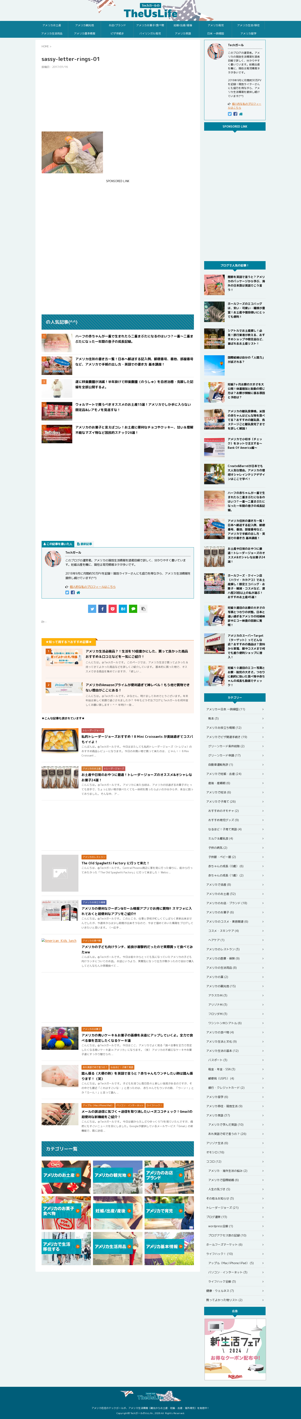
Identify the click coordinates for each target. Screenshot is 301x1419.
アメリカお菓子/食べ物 (150, 25)
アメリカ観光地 (84, 25)
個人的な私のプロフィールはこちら (93, 587)
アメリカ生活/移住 (248, 25)
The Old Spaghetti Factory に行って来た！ (115, 863)
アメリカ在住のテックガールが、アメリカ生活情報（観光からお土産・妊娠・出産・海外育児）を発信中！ (150, 1408)
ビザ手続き (117, 33)
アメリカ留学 (248, 33)
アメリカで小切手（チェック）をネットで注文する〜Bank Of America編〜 (245, 443)
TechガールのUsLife (150, 10)
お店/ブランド (117, 25)
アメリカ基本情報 (84, 33)
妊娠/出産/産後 (183, 25)
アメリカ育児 (216, 25)
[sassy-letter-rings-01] (123, 609)
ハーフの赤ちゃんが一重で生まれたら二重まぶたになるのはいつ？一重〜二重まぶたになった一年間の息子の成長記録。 (246, 501)
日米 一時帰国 (215, 33)
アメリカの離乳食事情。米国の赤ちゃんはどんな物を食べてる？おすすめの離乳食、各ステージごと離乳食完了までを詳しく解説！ (246, 419)
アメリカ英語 (183, 33)
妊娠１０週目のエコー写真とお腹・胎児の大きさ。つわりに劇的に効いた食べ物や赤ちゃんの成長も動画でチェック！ (246, 676)
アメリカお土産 (51, 25)
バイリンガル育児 (150, 33)
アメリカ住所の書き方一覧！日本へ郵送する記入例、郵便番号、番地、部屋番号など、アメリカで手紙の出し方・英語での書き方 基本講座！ (246, 529)
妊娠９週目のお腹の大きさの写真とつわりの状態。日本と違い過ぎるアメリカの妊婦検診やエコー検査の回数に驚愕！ (246, 616)
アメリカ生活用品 (51, 33)
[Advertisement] (118, 100)
